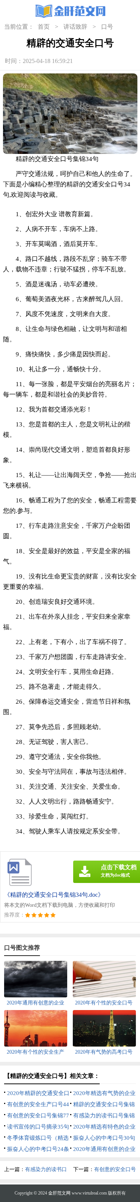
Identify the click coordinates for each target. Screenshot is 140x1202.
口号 (107, 26)
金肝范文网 (59, 1193)
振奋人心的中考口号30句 (104, 1138)
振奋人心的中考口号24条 (38, 1149)
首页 (44, 26)
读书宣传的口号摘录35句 (38, 1127)
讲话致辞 (75, 26)
